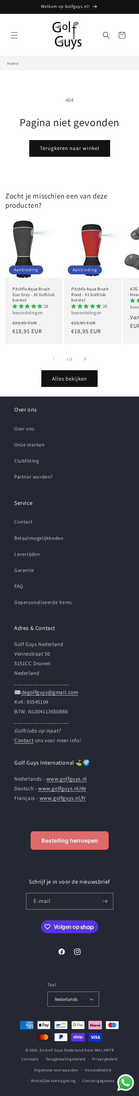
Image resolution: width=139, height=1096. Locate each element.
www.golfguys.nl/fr (63, 798)
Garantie (24, 570)
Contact (23, 521)
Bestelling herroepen (69, 840)
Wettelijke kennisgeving (53, 1080)
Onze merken (29, 444)
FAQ (18, 586)
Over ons (24, 428)
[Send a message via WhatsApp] (125, 1082)
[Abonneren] (105, 901)
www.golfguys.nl (66, 778)
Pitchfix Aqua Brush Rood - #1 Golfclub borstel (89, 294)
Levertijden (27, 554)
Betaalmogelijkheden (38, 538)
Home (13, 63)
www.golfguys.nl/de (62, 788)
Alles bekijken (69, 378)
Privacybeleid (104, 1058)
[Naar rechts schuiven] (85, 359)
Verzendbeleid (98, 1069)
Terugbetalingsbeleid (66, 1058)
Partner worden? (33, 477)
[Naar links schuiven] (54, 359)
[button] (14, 35)
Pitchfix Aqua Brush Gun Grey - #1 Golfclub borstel (33, 294)
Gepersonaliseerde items (43, 602)
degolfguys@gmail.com (49, 692)
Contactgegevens (98, 1080)
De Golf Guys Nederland (61, 1050)
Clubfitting (26, 460)
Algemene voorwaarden (56, 1069)
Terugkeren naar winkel (69, 148)
